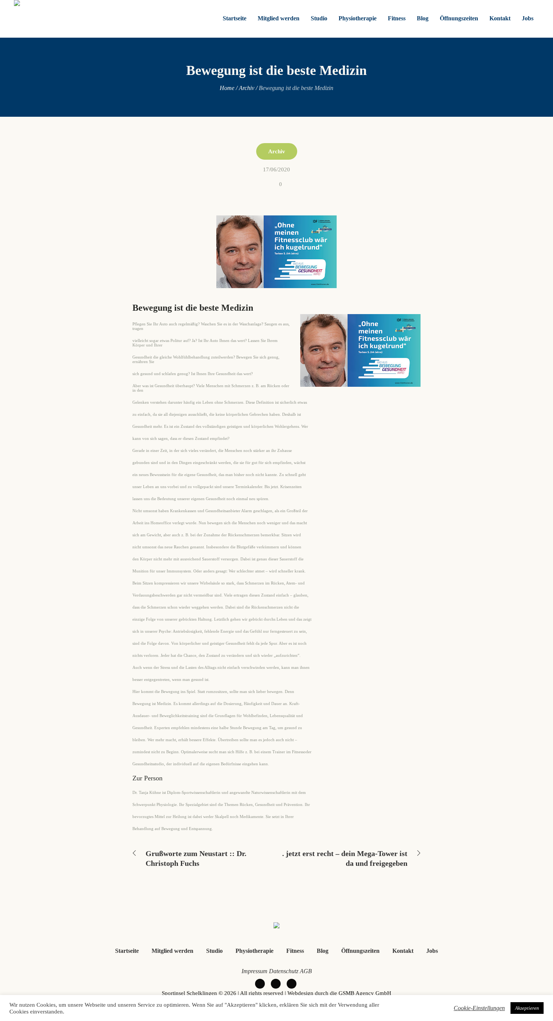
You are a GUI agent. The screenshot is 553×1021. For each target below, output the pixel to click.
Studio (214, 951)
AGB (306, 971)
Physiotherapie (254, 951)
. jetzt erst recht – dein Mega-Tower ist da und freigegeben (344, 858)
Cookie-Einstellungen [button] (479, 1008)
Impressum (254, 971)
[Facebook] (260, 984)
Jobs (432, 951)
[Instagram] (291, 984)
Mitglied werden (172, 951)
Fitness (295, 951)
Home (227, 88)
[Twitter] (276, 984)
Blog (322, 951)
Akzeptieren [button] (527, 1008)
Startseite (127, 951)
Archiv (246, 88)
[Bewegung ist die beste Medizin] (276, 251)
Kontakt (402, 951)
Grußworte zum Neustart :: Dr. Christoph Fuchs (196, 858)
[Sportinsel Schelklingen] (276, 926)
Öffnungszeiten (360, 951)
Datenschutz (283, 971)
